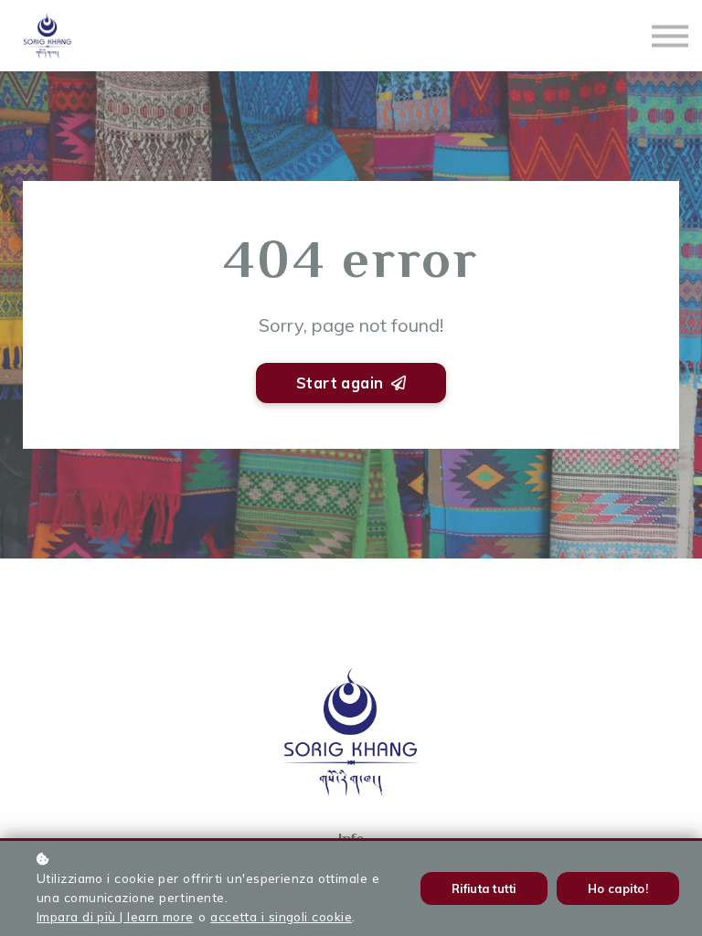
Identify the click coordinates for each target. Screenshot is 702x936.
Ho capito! (618, 888)
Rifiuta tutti (484, 888)
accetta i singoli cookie (281, 916)
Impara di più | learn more (115, 916)
